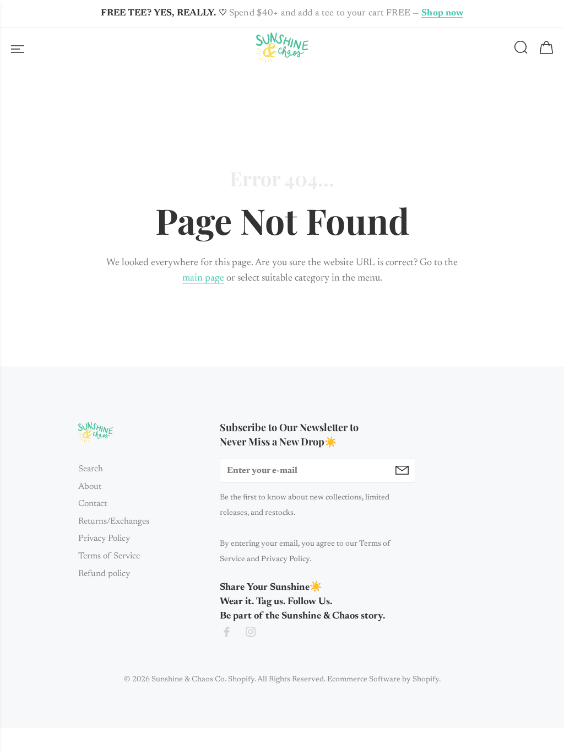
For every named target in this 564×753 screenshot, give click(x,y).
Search (90, 469)
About (89, 486)
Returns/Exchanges (113, 521)
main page (203, 278)
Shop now (442, 13)
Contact (92, 503)
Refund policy (104, 573)
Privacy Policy (104, 538)
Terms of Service (109, 556)
